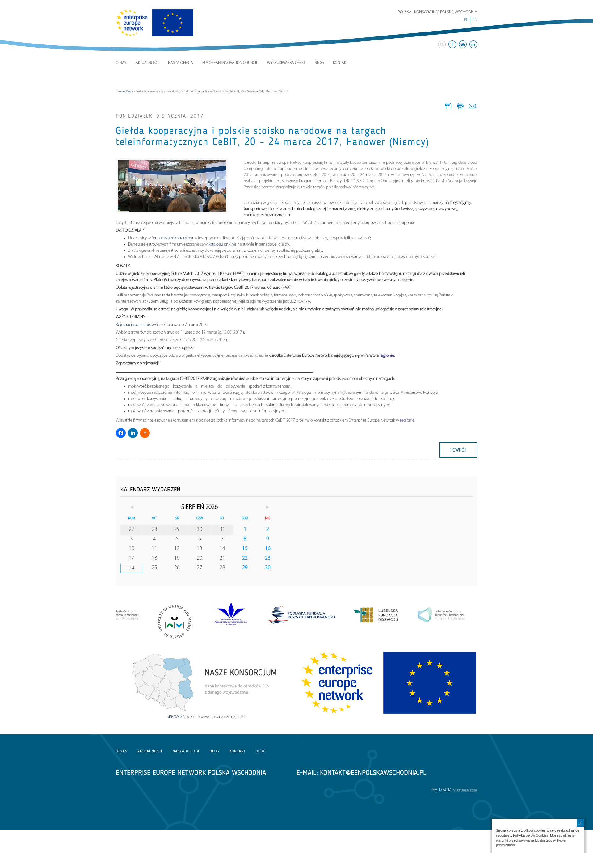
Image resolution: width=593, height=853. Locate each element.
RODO (261, 751)
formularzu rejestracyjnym (174, 238)
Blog (319, 63)
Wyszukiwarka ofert (286, 63)
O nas (121, 63)
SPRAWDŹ (175, 717)
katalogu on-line (222, 244)
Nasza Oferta (180, 63)
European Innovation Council (230, 63)
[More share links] (145, 433)
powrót (458, 450)
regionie (387, 355)
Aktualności (147, 63)
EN (474, 20)
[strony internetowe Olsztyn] (465, 790)
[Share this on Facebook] (121, 433)
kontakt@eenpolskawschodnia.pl (373, 772)
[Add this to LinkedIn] (133, 433)
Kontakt (340, 63)
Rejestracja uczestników (136, 324)
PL (466, 20)
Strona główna (124, 91)
